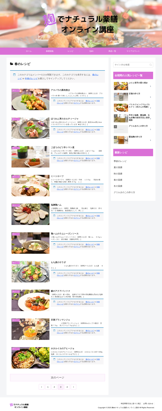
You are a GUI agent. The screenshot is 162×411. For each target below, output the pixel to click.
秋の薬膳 (118, 173)
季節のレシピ (120, 161)
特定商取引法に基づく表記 (131, 403)
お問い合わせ (148, 403)
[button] (151, 64)
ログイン (77, 103)
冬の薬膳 (118, 186)
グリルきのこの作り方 (124, 192)
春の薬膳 (118, 180)
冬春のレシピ (31, 78)
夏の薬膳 (118, 167)
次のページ (57, 377)
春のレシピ (90, 101)
